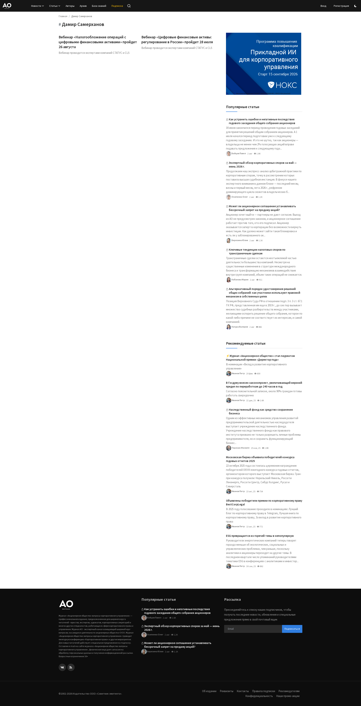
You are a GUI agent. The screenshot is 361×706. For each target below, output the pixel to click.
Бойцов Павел (238, 153)
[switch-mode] (356, 6)
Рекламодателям (289, 691)
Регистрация (341, 6)
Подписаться (292, 628)
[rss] (71, 667)
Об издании (209, 691)
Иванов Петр (238, 373)
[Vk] (62, 667)
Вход (323, 6)
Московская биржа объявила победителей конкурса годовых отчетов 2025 (260, 459)
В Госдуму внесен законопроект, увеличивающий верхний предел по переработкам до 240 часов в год (264, 384)
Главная (63, 16)
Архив (83, 6)
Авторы (70, 6)
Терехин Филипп (240, 447)
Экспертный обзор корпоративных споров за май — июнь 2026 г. (263, 164)
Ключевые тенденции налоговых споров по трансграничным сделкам (257, 251)
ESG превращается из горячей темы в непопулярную (260, 536)
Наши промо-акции (288, 696)
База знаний (99, 6)
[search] (129, 5)
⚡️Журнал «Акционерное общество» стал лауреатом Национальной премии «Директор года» (260, 357)
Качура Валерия (239, 326)
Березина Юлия (239, 240)
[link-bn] (263, 64)
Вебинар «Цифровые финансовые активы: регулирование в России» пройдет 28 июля (177, 39)
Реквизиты (226, 691)
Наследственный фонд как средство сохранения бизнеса (261, 411)
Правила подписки (263, 691)
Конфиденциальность (259, 696)
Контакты (243, 691)
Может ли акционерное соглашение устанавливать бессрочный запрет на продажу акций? (262, 208)
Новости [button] (36, 6)
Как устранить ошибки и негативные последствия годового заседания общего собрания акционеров (262, 121)
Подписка (117, 6)
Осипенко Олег (239, 196)
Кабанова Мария (239, 279)
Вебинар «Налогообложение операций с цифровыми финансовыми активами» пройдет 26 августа (98, 42)
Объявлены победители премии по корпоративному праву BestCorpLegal (264, 502)
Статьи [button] (53, 6)
